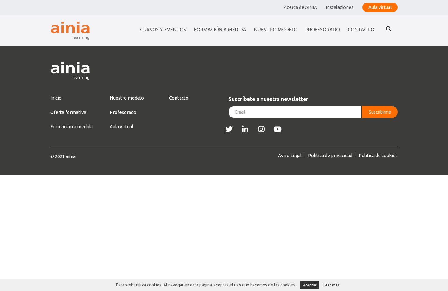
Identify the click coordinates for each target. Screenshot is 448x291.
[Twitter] (229, 129)
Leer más (331, 285)
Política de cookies (378, 155)
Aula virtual (380, 7)
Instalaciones (340, 7)
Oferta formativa (68, 112)
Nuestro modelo (275, 29)
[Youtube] (277, 129)
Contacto (361, 29)
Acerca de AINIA (300, 7)
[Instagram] (261, 129)
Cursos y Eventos (163, 29)
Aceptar (310, 285)
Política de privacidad (330, 155)
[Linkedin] (245, 129)
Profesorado (322, 29)
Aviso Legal (290, 155)
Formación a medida (220, 29)
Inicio (56, 97)
